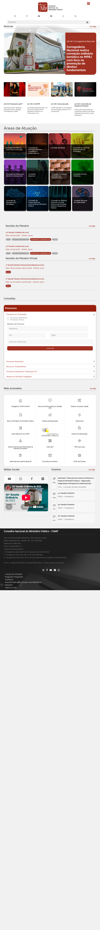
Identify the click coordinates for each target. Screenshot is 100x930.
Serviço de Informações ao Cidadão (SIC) (50, 407)
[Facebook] (26, 16)
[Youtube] (39, 16)
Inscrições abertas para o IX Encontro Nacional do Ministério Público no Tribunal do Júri (37, 110)
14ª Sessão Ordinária (66, 493)
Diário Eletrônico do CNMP (20, 434)
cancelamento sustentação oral (40, 239)
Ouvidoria (9, 579)
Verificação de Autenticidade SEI (20, 461)
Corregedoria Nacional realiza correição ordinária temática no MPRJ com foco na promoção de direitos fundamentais (80, 58)
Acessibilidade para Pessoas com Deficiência (23, 582)
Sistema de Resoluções (50, 421)
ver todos (93, 388)
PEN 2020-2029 (80, 447)
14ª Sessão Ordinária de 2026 (17, 246)
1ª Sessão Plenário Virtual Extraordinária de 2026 (25, 265)
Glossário (9, 585)
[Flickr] (51, 16)
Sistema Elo (80, 421)
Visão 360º (50, 447)
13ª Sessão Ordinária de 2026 (17, 232)
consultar (50, 348)
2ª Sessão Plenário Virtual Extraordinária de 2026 (25, 279)
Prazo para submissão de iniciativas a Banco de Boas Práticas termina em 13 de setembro (84, 112)
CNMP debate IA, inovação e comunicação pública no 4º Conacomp (61, 109)
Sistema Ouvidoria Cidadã (79, 406)
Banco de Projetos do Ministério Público (20, 421)
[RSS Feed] (75, 16)
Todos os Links (11, 587)
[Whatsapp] (59, 570)
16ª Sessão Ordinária (66, 516)
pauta (8, 272)
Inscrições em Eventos (50, 461)
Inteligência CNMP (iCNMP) (20, 406)
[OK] (87, 22)
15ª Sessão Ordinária (66, 505)
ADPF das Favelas (80, 461)
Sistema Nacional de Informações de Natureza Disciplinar (20, 447)
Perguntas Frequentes (14, 577)
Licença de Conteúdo (13, 574)
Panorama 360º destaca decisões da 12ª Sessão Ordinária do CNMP (12, 109)
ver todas (93, 26)
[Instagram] (15, 16)
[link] (20, 478)
